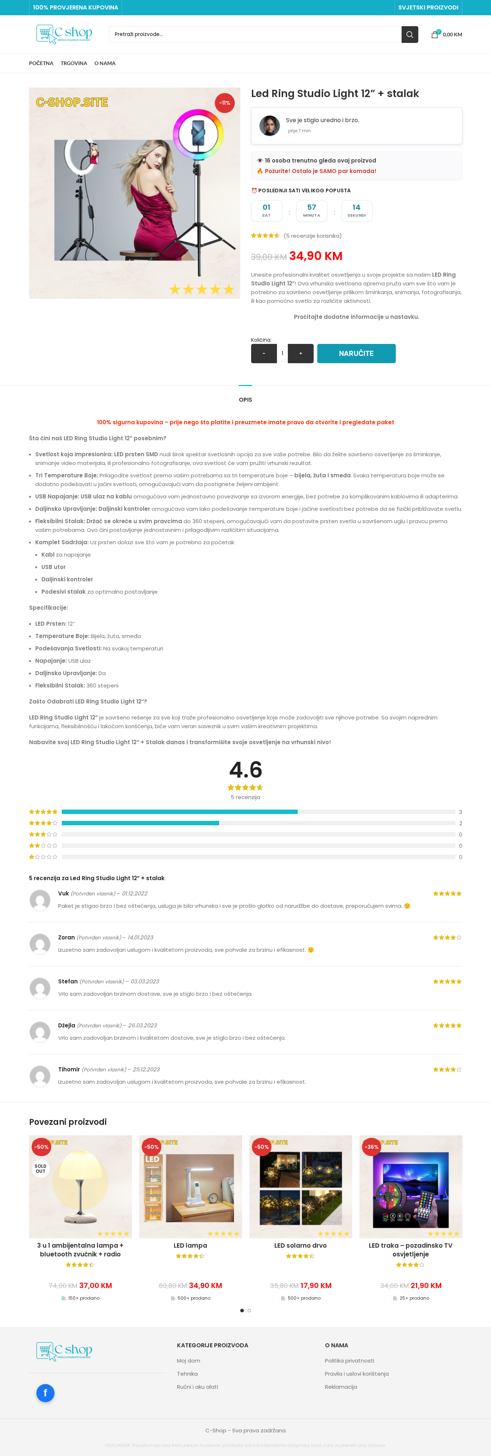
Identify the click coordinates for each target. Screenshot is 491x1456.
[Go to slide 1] (242, 1310)
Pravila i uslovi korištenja (357, 1373)
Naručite (356, 353)
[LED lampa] (190, 1186)
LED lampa (190, 1245)
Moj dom (188, 1360)
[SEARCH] (410, 34)
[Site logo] (65, 34)
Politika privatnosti (349, 1360)
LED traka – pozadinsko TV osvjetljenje (410, 1250)
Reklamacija (341, 1387)
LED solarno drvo (300, 1245)
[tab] (245, 396)
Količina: (261, 340)
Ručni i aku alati (197, 1387)
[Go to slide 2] (249, 1310)
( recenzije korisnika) (312, 235)
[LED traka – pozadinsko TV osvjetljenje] (410, 1186)
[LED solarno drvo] (300, 1186)
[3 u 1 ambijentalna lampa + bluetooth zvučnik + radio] (80, 1186)
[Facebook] (45, 1393)
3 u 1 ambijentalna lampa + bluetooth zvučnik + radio (80, 1250)
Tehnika (187, 1373)
